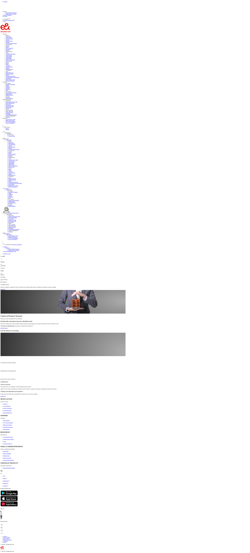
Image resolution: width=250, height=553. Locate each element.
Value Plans (8, 36)
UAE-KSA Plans (9, 38)
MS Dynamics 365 (9, 106)
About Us (5, 536)
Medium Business (9, 94)
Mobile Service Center (10, 79)
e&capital (5, 483)
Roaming (8, 42)
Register (7, 129)
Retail (7, 90)
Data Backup (8, 107)
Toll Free (7, 50)
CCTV (7, 52)
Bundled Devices (9, 69)
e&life (4, 478)
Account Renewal (7, 406)
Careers (4, 542)
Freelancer (8, 97)
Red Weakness (4, 282)
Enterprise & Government (11, 13)
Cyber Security (9, 55)
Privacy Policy (6, 538)
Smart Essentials (9, 66)
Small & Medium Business (11, 12)
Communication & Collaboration (12, 77)
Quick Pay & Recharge (17, 244)
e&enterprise (6, 480)
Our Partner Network (7, 443)
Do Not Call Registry (10, 80)
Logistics (7, 87)
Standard (4, 265)
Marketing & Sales (9, 73)
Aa (1, 265)
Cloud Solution (9, 56)
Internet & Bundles (7, 453)
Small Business (9, 93)
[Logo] (5, 31)
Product (6, 138)
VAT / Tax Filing (9, 110)
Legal (7, 71)
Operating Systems (9, 105)
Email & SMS (9, 58)
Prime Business (6, 429)
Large (3, 268)
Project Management (10, 103)
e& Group (5, 16)
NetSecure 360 (9, 61)
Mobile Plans (6, 451)
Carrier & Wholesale (7, 15)
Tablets (7, 64)
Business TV (8, 49)
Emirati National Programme (9, 468)
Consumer (5, 1)
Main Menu (9, 133)
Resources (7, 233)
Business (8, 248)
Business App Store (14, 213)
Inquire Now (3, 396)
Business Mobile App (7, 412)
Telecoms (5, 485)
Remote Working (9, 98)
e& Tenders (5, 541)
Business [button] (5, 11)
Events (4, 441)
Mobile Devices (6, 455)
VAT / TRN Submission (11, 121)
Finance (7, 75)
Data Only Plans (9, 41)
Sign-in (7, 128)
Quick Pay (5, 404)
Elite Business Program (8, 427)
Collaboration (8, 57)
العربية (8, 253)
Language (5, 253)
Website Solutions (9, 112)
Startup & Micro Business (11, 92)
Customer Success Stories (8, 439)
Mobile (7, 63)
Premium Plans (9, 37)
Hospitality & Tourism (10, 84)
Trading (7, 85)
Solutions (7, 188)
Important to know (4, 381)
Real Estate (8, 89)
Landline (7, 45)
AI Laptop (8, 65)
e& (4, 476)
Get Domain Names (7, 410)
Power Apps (8, 104)
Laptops (7, 68)
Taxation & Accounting (10, 54)
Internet (7, 47)
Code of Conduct (6, 537)
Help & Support (6, 420)
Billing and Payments (10, 120)
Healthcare (8, 86)
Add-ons (7, 39)
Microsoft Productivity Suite (11, 102)
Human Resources (9, 72)
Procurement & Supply (10, 76)
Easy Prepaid (8, 78)
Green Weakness (4, 279)
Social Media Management (11, 114)
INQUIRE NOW (4, 328)
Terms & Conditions (7, 539)
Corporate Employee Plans (11, 43)
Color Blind (3, 277)
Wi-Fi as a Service (9, 48)
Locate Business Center (10, 119)
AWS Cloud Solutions (10, 59)
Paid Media (8, 113)
